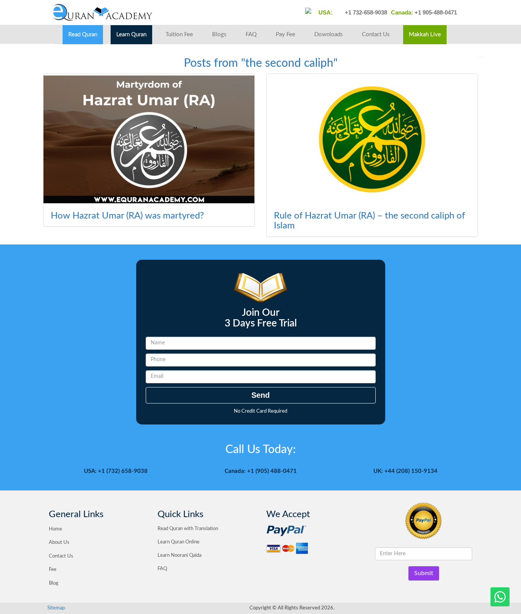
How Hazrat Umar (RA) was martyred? (127, 215)
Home (55, 529)
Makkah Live (425, 34)
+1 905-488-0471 (435, 12)
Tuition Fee (179, 34)
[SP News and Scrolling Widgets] (149, 139)
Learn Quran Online (178, 542)
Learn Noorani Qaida (179, 555)
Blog (53, 583)
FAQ (251, 34)
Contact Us (376, 34)
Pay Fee (285, 34)
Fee (52, 569)
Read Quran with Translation (188, 528)
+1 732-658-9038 (365, 12)
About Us (59, 542)
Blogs (219, 34)
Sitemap (56, 608)
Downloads (328, 34)
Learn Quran (131, 34)
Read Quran (82, 34)
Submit (423, 573)
